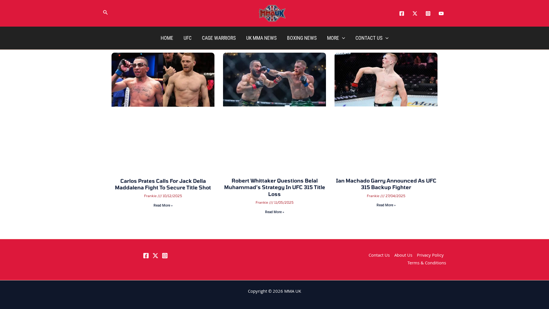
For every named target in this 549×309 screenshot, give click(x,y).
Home (167, 38)
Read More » (163, 205)
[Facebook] (402, 13)
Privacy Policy (430, 256)
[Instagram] (428, 13)
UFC (188, 38)
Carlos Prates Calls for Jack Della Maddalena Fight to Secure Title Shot (163, 184)
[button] (105, 13)
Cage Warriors (219, 38)
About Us (403, 256)
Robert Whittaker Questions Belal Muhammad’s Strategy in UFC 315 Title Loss (274, 187)
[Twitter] (415, 13)
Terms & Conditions (426, 263)
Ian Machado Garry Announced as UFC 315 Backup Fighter (386, 183)
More (333, 38)
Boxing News (302, 38)
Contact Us (369, 38)
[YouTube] (441, 13)
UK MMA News (261, 38)
